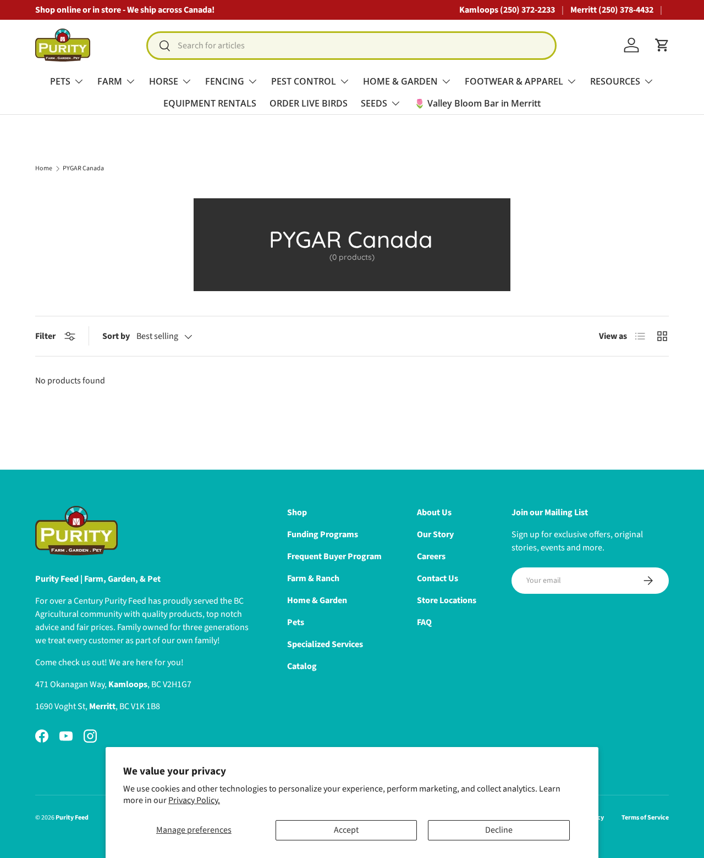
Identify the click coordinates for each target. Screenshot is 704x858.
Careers (431, 556)
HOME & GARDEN (400, 81)
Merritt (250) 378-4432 (611, 10)
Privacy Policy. (194, 800)
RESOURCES (615, 81)
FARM (109, 81)
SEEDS (374, 103)
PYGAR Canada (83, 168)
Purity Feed (72, 817)
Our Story (435, 534)
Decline (499, 830)
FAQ (424, 622)
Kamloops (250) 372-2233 (507, 10)
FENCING (224, 81)
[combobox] (351, 45)
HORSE (163, 81)
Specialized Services (325, 644)
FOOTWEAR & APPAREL (514, 81)
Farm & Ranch (313, 578)
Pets (295, 622)
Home (43, 168)
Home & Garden (317, 600)
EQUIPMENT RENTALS (209, 103)
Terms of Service (645, 817)
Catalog (302, 666)
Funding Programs (322, 534)
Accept (346, 830)
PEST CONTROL (303, 81)
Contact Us (437, 578)
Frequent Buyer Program (334, 556)
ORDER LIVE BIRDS (309, 103)
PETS (60, 81)
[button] (662, 45)
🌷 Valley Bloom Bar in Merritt (477, 103)
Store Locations (446, 600)
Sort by (116, 336)
